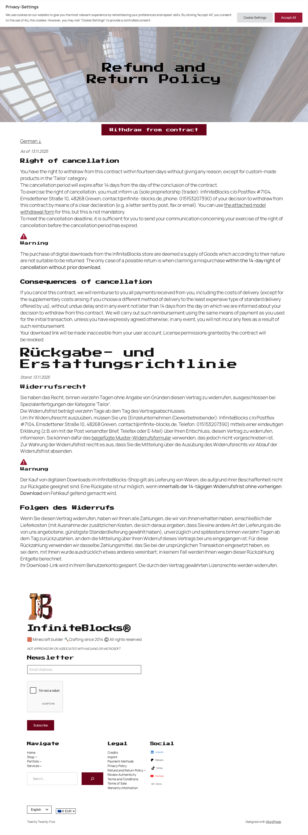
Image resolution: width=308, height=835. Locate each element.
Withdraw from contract (154, 130)
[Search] (92, 778)
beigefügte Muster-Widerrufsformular (131, 437)
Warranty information (123, 788)
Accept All (288, 17)
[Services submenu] (41, 766)
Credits (113, 752)
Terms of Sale (117, 783)
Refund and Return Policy (125, 770)
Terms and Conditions (123, 779)
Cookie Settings (255, 17)
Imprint (112, 757)
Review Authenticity (122, 774)
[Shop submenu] (36, 757)
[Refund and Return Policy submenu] (145, 770)
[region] (154, 13)
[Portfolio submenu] (40, 761)
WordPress (273, 821)
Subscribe (40, 725)
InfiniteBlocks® (78, 628)
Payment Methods (121, 761)
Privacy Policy (117, 766)
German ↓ (30, 141)
